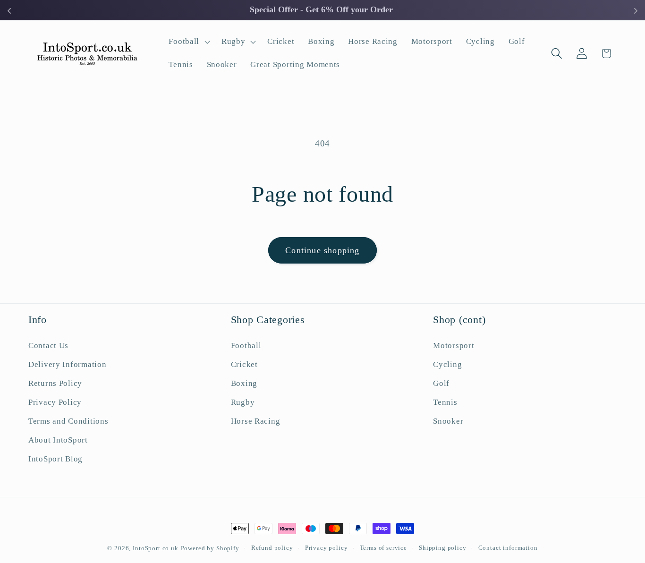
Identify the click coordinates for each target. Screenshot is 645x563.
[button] (188, 41)
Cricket (244, 364)
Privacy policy (326, 547)
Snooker (448, 421)
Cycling (447, 364)
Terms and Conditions (68, 421)
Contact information (508, 547)
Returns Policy (55, 383)
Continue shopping (322, 250)
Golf (441, 383)
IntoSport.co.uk (155, 548)
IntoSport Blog (55, 458)
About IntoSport (58, 439)
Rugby (243, 402)
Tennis (445, 402)
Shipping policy (443, 547)
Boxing (244, 383)
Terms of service (383, 547)
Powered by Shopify (210, 548)
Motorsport (453, 345)
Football (246, 345)
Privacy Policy (55, 402)
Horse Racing (255, 421)
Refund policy (272, 547)
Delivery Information (67, 364)
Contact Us (48, 345)
